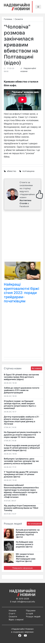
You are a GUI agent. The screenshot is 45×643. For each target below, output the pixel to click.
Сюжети (19, 19)
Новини (12, 610)
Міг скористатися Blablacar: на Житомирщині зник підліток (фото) (25, 558)
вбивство (11, 171)
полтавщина (28, 171)
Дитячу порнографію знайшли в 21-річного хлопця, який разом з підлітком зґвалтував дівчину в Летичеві (22, 420)
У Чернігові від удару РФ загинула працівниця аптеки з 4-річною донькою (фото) (21, 474)
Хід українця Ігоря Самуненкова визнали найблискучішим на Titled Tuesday (21, 508)
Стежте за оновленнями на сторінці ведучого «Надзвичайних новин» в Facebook (27, 194)
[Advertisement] (22, 235)
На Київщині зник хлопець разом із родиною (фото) (24, 544)
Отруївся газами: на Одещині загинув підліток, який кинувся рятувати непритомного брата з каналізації (20, 405)
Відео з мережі (16, 619)
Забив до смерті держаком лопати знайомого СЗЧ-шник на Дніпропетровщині (21, 390)
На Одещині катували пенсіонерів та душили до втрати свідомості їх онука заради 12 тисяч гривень (22, 434)
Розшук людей (33, 616)
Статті (12, 613)
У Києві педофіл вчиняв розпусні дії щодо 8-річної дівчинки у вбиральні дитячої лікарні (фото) (22, 447)
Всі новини (36, 368)
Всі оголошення (34, 524)
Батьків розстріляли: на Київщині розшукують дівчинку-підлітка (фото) (28, 533)
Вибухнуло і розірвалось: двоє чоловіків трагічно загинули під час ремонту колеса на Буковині (21, 461)
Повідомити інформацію (22, 568)
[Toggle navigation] (38, 7)
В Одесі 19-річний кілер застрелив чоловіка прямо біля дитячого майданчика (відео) (21, 377)
